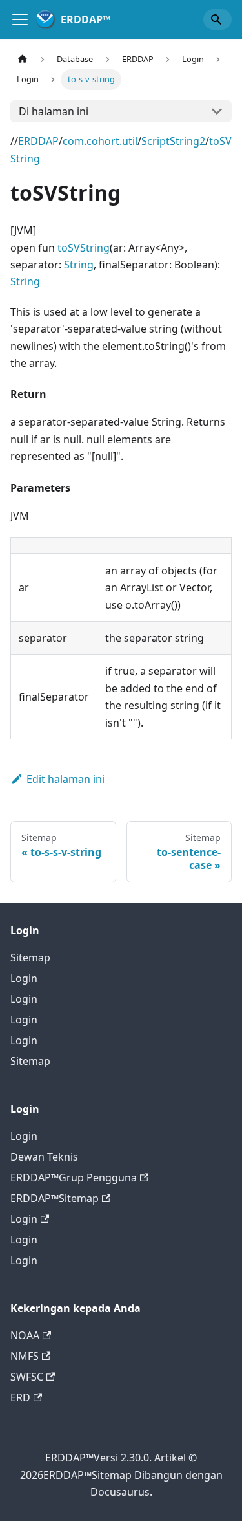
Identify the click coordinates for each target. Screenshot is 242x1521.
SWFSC (26, 1377)
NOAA (24, 1335)
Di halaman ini (53, 111)
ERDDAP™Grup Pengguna (73, 1177)
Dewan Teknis (44, 1157)
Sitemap (30, 957)
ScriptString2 (173, 141)
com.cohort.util (100, 141)
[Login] (20, 19)
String (79, 264)
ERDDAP (38, 141)
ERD (20, 1397)
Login (23, 978)
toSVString (83, 248)
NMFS (24, 1356)
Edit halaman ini (65, 779)
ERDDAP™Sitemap (54, 1198)
